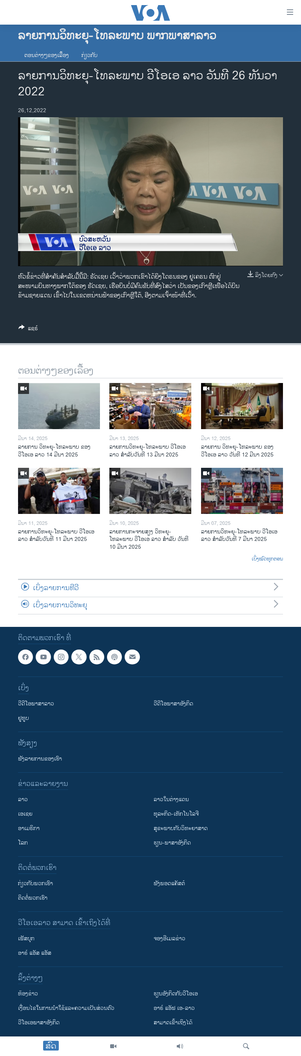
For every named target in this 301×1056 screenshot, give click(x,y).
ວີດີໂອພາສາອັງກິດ (173, 704)
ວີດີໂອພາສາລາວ (36, 704)
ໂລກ (23, 843)
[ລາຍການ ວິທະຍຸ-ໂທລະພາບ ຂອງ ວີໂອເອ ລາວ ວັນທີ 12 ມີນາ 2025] (242, 406)
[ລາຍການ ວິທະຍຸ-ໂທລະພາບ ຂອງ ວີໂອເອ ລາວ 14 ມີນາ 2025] (59, 406)
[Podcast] (114, 657)
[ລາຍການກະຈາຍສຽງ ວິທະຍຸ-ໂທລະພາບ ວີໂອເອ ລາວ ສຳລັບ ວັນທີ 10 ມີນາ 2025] (150, 491)
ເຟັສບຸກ (26, 938)
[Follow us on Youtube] (43, 657)
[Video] (113, 1046)
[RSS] (96, 657)
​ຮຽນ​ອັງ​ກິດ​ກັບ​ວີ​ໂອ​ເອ (176, 994)
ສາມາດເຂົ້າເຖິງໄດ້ (173, 1022)
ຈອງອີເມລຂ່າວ (169, 938)
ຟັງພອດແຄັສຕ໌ (169, 883)
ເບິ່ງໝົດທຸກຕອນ (267, 559)
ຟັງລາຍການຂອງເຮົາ (40, 759)
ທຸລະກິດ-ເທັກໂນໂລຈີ (176, 814)
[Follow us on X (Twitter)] (78, 657)
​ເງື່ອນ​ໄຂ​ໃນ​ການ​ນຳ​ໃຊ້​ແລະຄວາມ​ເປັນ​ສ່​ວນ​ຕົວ (66, 1008)
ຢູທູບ (23, 718)
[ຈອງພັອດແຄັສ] (132, 657)
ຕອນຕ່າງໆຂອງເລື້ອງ (46, 55)
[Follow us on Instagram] (61, 657)
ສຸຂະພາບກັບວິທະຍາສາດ (181, 828)
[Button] (28, 329)
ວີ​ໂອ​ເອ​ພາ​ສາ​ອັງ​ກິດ (39, 1022)
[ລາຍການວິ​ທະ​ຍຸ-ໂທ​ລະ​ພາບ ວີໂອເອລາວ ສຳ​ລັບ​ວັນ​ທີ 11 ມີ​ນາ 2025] (59, 491)
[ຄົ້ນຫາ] (246, 1046)
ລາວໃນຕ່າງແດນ (171, 799)
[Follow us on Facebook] (25, 657)
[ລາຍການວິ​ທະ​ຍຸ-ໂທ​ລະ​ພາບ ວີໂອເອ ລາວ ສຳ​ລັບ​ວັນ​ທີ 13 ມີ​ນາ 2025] (150, 406)
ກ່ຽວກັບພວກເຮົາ (35, 883)
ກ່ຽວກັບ (90, 55)
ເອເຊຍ (25, 814)
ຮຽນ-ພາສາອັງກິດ (172, 843)
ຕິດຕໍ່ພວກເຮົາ (32, 898)
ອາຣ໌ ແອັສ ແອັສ (34, 953)
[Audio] (180, 1046)
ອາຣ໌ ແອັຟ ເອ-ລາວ (174, 1008)
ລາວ (23, 799)
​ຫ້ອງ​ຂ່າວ (28, 994)
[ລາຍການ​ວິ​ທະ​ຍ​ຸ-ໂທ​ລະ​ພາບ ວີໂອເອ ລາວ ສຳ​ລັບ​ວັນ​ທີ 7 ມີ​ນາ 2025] (242, 491)
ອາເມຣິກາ (29, 828)
